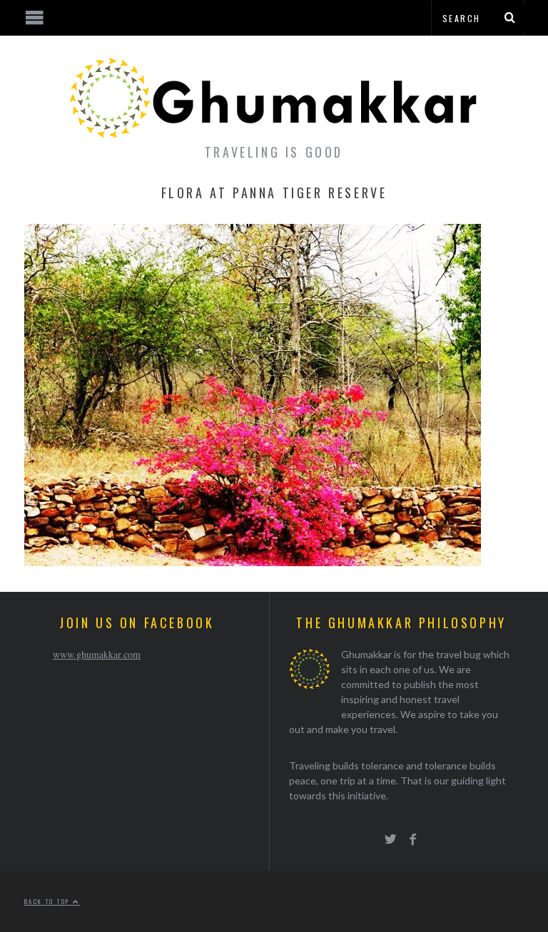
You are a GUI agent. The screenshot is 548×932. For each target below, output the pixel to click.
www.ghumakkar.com (97, 654)
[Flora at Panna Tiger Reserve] (252, 561)
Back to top (48, 901)
